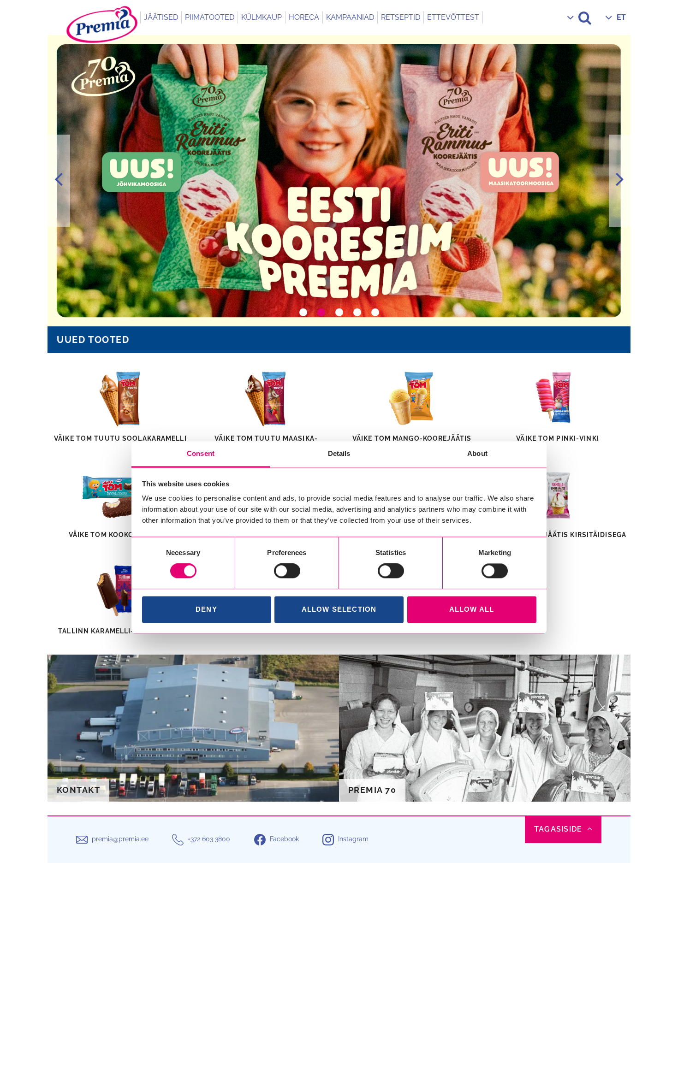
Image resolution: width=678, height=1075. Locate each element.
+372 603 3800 (209, 839)
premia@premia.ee (120, 839)
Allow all (471, 609)
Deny (206, 609)
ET (621, 17)
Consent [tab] (200, 453)
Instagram (353, 839)
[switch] (287, 571)
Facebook (284, 839)
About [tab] (477, 453)
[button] (59, 181)
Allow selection (339, 609)
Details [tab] (339, 453)
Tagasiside (558, 829)
